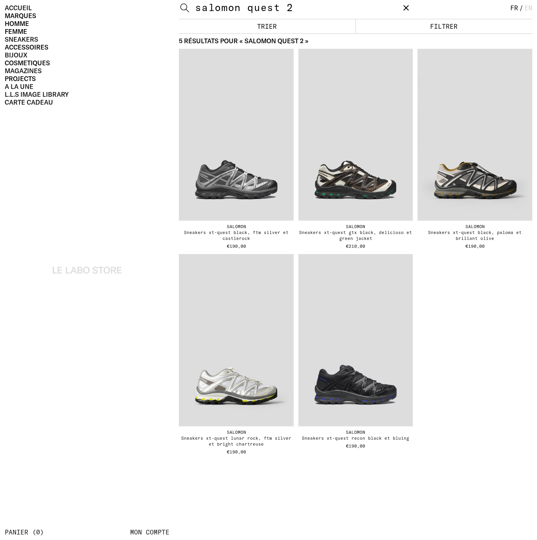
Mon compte (149, 532)
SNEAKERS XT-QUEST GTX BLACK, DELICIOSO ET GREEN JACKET (355, 235)
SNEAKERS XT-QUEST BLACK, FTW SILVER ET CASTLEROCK (236, 235)
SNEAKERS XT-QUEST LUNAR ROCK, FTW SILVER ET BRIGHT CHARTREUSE (236, 441)
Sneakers (21, 39)
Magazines (23, 71)
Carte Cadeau (29, 102)
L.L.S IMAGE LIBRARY (37, 94)
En (528, 8)
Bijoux (16, 55)
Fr (514, 8)
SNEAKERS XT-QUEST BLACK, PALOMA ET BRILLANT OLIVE (475, 235)
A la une (19, 86)
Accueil (18, 8)
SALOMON (236, 226)
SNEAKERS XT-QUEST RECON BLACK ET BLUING (355, 438)
